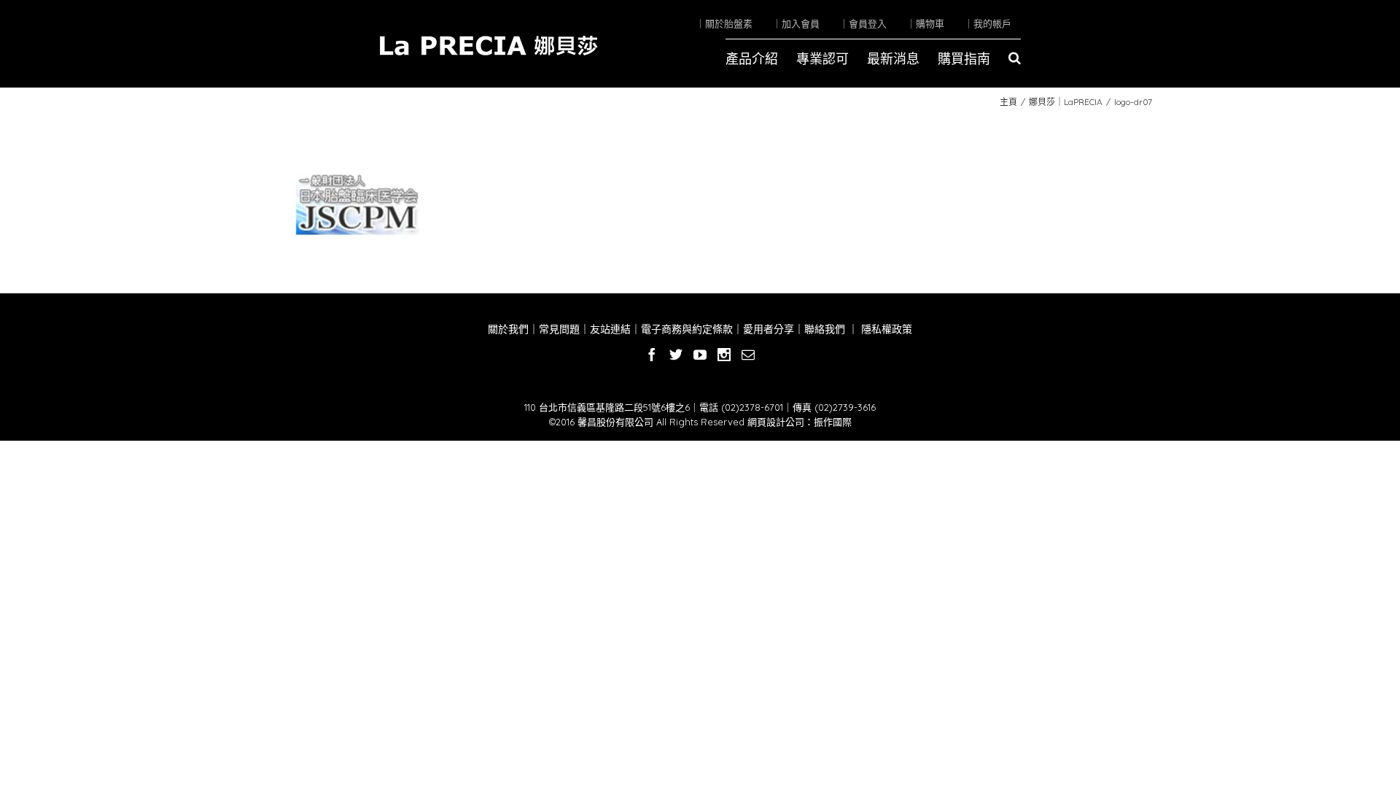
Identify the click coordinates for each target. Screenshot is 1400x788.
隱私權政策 (885, 329)
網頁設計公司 (775, 422)
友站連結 (610, 329)
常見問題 (559, 329)
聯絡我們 (824, 329)
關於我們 (508, 329)
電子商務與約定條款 (687, 329)
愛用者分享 (768, 329)
